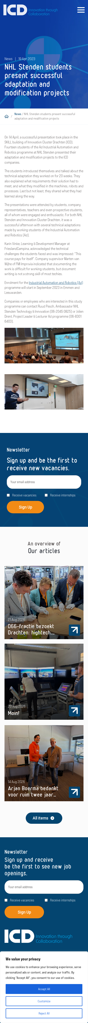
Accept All (44, 989)
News (17, 114)
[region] (44, 987)
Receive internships (62, 495)
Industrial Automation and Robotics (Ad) (56, 283)
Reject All (44, 1013)
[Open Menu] (81, 10)
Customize (44, 1001)
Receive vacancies (24, 495)
